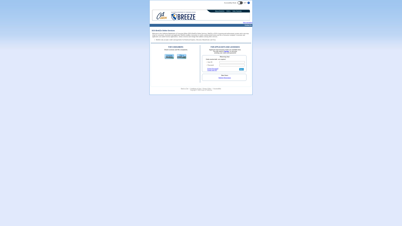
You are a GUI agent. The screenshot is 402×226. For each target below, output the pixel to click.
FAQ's (228, 11)
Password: (211, 65)
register (226, 51)
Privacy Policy (207, 88)
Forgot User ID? (212, 70)
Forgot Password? (212, 68)
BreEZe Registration (225, 78)
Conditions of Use (195, 88)
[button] (240, 2)
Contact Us (248, 25)
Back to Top (184, 88)
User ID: (210, 62)
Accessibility (217, 88)
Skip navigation (247, 22)
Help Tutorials (237, 11)
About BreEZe (219, 11)
